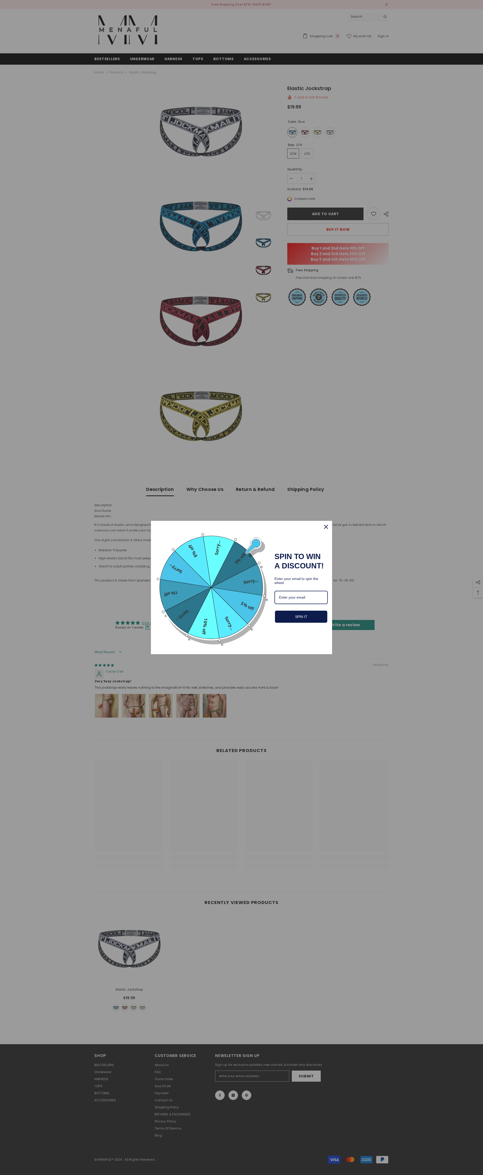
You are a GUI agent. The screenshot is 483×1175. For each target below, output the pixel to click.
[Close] (326, 527)
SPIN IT (301, 617)
